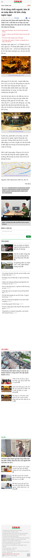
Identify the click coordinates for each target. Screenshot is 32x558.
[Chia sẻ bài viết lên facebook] (26, 18)
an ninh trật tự (8, 192)
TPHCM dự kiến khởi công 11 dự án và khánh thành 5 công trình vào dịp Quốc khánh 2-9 (15, 373)
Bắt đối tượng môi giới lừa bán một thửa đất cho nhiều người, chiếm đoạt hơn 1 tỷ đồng (20, 486)
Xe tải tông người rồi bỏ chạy (10, 304)
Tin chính (4, 349)
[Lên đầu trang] (28, 554)
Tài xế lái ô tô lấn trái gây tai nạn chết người (12, 37)
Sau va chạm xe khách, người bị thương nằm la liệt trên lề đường (21, 247)
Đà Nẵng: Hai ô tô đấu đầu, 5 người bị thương (15, 277)
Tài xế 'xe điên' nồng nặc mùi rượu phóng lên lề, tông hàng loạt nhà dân (22, 256)
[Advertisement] (16, 332)
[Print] (29, 18)
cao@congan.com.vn (10, 549)
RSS (29, 5)
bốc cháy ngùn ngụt (15, 191)
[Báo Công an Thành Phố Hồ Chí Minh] (18, 1)
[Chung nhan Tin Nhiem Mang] (9, 555)
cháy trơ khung (25, 189)
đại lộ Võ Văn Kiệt (11, 189)
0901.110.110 (16, 554)
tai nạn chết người (12, 188)
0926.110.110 (9, 554)
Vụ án (3, 437)
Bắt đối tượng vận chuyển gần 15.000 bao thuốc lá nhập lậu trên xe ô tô (21, 477)
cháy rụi (19, 189)
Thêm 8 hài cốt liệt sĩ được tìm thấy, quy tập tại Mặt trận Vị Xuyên (21, 380)
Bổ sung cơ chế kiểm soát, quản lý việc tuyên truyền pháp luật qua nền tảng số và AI (21, 398)
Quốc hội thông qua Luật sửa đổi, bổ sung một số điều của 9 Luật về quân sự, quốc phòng (21, 389)
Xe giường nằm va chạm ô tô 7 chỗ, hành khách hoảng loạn (22, 264)
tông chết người (21, 188)
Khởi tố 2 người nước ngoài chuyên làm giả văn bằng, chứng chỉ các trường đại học (21, 468)
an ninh (23, 191)
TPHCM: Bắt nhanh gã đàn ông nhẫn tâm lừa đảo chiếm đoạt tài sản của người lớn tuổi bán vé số (15, 460)
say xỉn (4, 191)
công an (8, 191)
